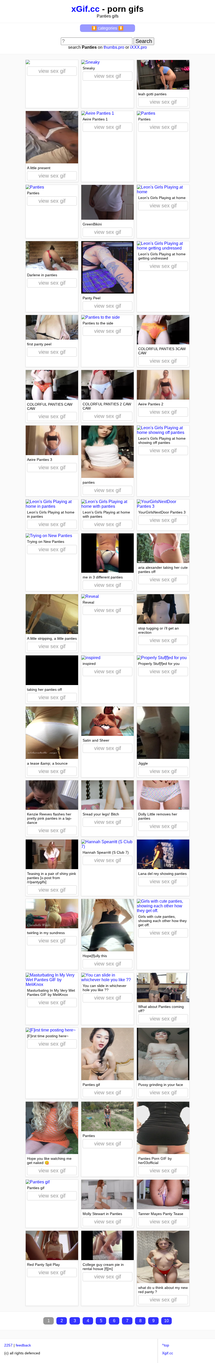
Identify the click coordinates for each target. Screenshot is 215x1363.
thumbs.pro (114, 47)
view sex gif (52, 71)
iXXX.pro (138, 47)
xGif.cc (85, 9)
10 (166, 1320)
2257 (8, 1345)
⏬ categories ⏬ (107, 28)
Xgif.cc (167, 1353)
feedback (23, 1345)
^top (165, 1345)
